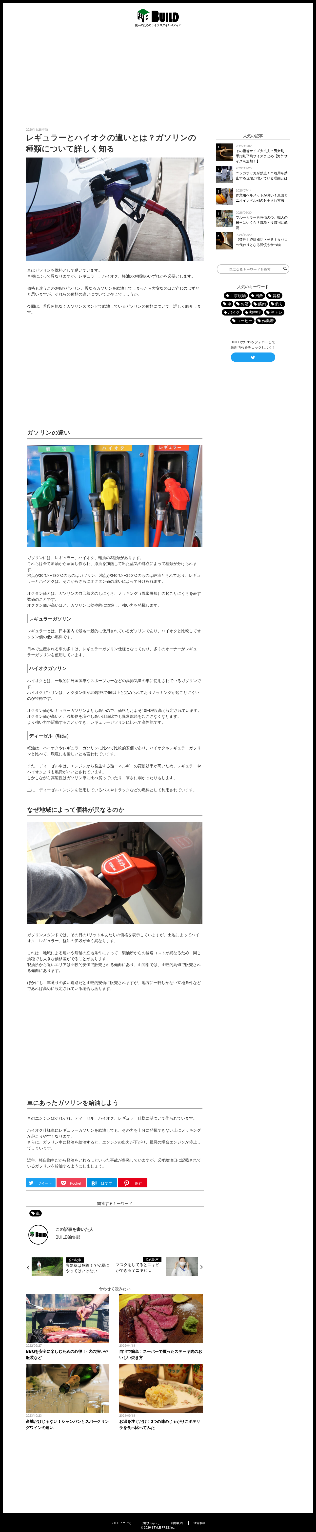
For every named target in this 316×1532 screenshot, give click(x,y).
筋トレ (276, 312)
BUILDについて (121, 1523)
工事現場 (238, 295)
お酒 (245, 304)
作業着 (268, 320)
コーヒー (245, 320)
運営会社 (199, 1523)
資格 (276, 295)
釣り (279, 304)
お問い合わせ (151, 1523)
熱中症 (255, 312)
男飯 (259, 295)
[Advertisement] (158, 76)
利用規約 (177, 1523)
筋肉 (262, 304)
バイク (234, 312)
